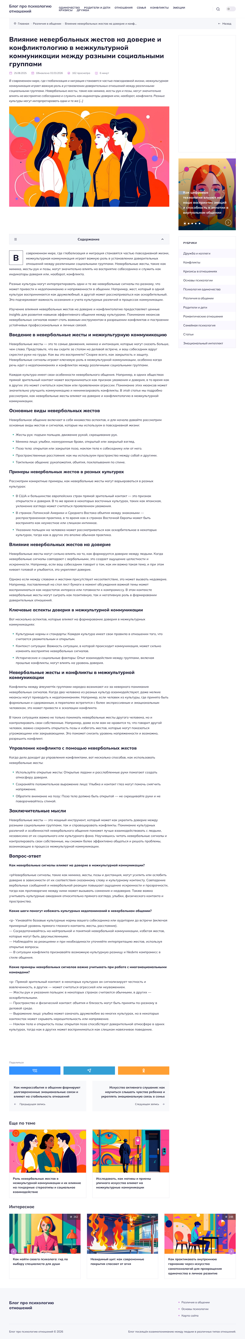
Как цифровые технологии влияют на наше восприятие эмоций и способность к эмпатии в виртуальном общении (205, 202)
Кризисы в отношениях (200, 271)
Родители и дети (195, 307)
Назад (226, 23)
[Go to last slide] (14, 1251)
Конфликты (191, 262)
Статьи (188, 334)
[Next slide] (228, 223)
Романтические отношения (203, 316)
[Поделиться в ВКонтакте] (34, 1070)
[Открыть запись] (47, 1164)
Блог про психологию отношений (30, 9)
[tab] (185, 223)
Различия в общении (198, 298)
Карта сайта (190, 1315)
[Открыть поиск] (218, 9)
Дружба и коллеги (196, 253)
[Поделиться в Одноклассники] (143, 1070)
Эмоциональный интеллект (203, 343)
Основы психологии (198, 280)
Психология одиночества (201, 289)
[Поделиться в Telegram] (89, 1070)
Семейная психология (199, 325)
